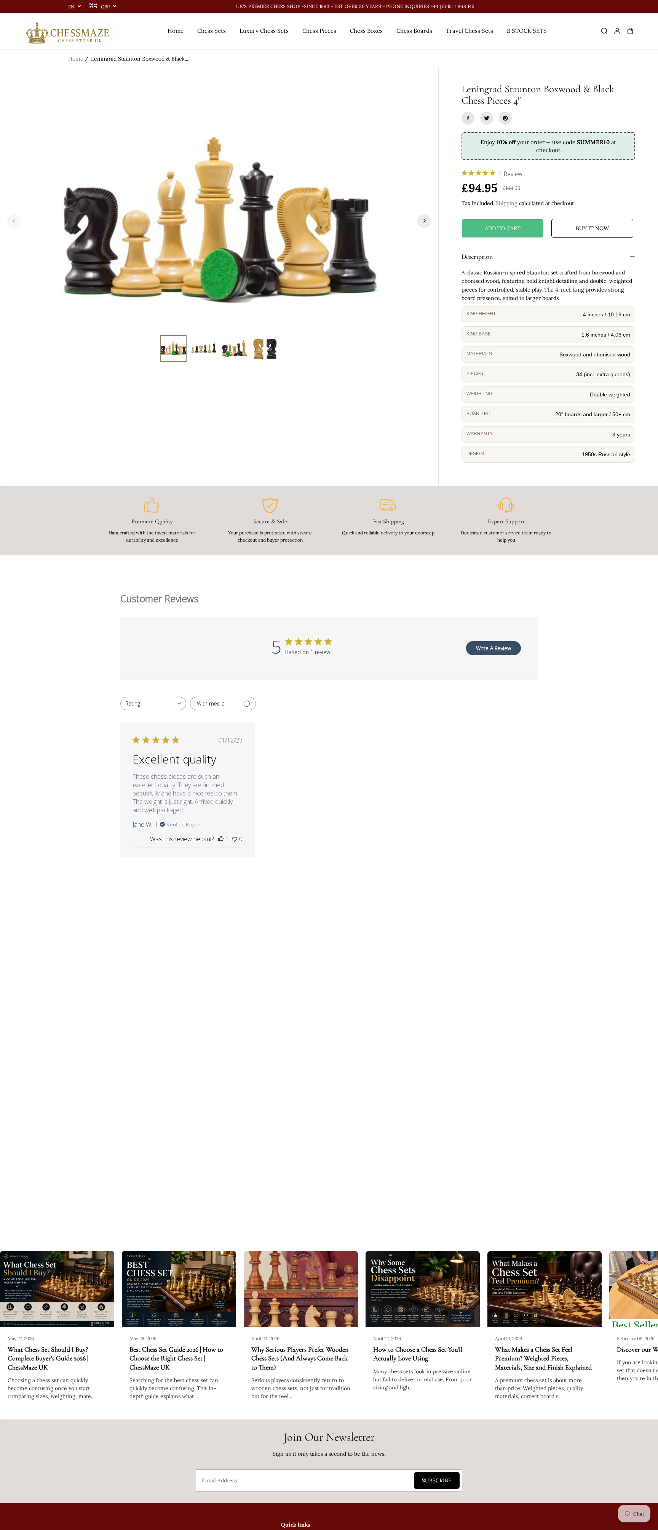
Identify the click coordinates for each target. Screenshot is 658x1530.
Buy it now (592, 228)
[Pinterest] (505, 118)
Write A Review (493, 648)
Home (176, 30)
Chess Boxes (366, 30)
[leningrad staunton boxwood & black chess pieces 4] (219, 220)
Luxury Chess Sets (264, 30)
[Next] (424, 220)
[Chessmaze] (69, 31)
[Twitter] (486, 118)
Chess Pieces (319, 30)
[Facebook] (468, 118)
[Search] (604, 31)
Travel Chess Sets (469, 30)
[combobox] (153, 703)
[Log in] (617, 31)
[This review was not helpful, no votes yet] (234, 839)
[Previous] (14, 220)
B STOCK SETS (527, 30)
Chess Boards (414, 30)
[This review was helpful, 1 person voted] (221, 839)
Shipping (506, 203)
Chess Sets (211, 30)
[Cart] (630, 31)
